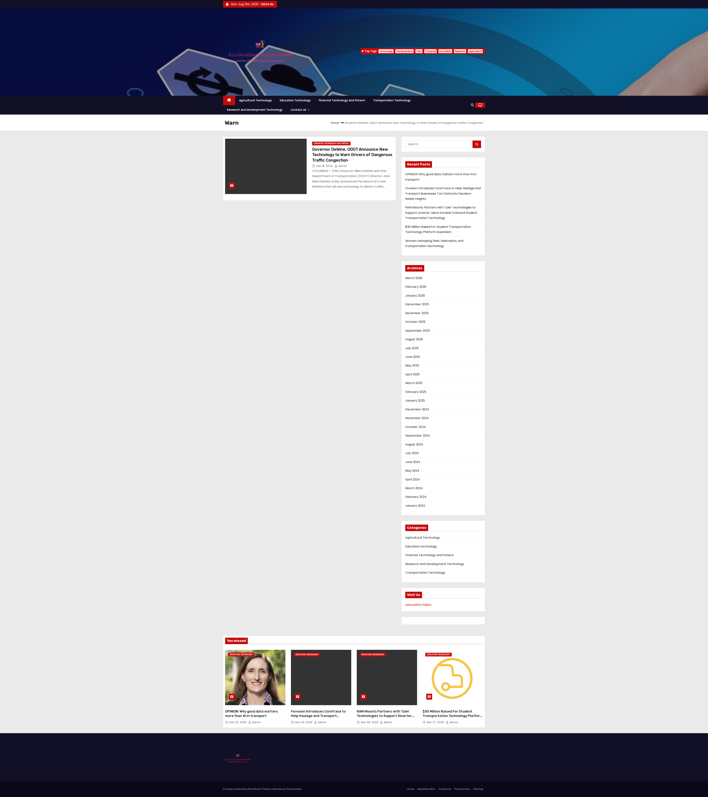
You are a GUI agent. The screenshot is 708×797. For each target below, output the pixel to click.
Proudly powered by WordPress (242, 789)
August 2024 (414, 444)
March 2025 (413, 383)
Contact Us (299, 110)
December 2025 (417, 304)
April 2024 (412, 479)
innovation (445, 51)
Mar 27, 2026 (436, 722)
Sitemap (478, 789)
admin (342, 166)
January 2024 (415, 506)
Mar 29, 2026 (304, 722)
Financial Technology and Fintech (342, 100)
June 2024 (412, 462)
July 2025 (412, 348)
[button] (472, 105)
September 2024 (417, 435)
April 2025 (412, 374)
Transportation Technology (392, 100)
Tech (419, 51)
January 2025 (415, 400)
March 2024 (414, 488)
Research (460, 51)
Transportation (404, 51)
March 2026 (413, 278)
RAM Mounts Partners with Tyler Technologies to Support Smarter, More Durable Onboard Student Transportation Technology (441, 212)
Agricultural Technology (255, 100)
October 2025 (415, 322)
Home (335, 123)
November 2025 (416, 313)
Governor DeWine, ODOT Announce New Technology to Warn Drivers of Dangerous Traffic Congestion (352, 155)
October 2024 (415, 427)
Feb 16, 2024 (325, 166)
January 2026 (415, 295)
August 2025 (414, 339)
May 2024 (412, 470)
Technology (386, 51)
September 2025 (417, 331)
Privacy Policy (462, 789)
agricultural (475, 51)
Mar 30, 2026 (238, 722)
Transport (430, 51)
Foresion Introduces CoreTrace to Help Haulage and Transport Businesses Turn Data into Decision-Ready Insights (443, 193)
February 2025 (415, 392)
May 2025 (412, 365)
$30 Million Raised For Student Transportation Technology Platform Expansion (453, 715)
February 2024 (415, 497)
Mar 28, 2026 (370, 722)
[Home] (229, 100)
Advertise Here (426, 789)
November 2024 (417, 418)
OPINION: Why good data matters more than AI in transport (251, 713)
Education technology (295, 100)
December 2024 (417, 409)
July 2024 (412, 453)
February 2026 (415, 287)
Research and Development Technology (255, 110)
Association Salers (418, 605)
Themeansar (294, 789)
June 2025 (412, 357)
